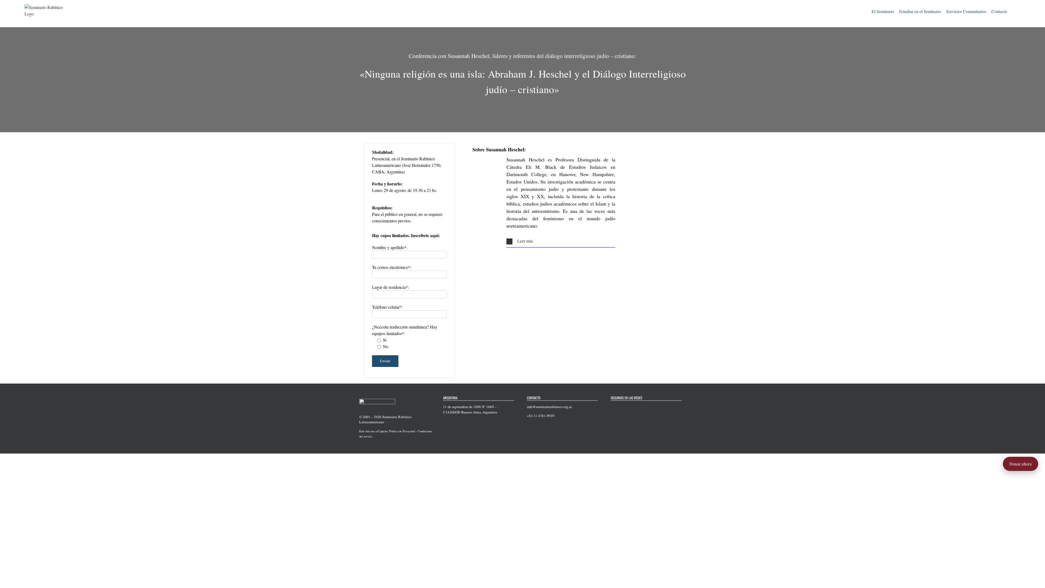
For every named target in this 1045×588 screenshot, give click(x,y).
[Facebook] (612, 407)
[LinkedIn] (640, 407)
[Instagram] (633, 407)
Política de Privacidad (402, 431)
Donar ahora (1020, 464)
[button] (1013, 10)
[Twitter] (619, 407)
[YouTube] (626, 407)
